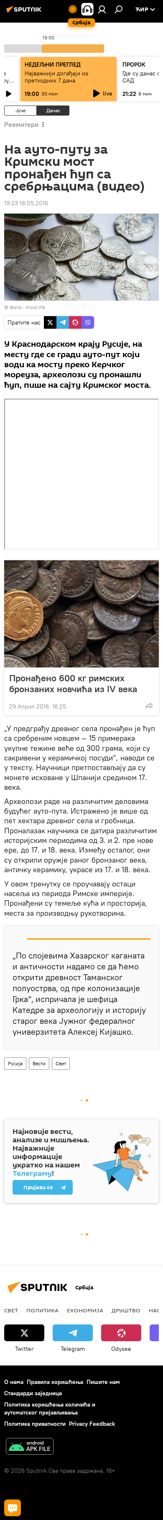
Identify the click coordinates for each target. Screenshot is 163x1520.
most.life (35, 307)
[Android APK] (29, 1447)
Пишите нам (103, 1382)
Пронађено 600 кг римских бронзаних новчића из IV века (73, 683)
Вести (39, 1063)
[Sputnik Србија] (25, 12)
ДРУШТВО (126, 1310)
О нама (13, 1382)
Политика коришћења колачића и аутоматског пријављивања (49, 1408)
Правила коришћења (55, 1382)
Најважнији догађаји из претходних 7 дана (56, 77)
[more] (149, 705)
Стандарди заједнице (33, 1393)
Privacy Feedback (92, 1423)
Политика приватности (35, 1423)
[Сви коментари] (12, 1507)
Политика (42, 1310)
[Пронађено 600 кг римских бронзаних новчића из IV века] (81, 613)
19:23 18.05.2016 (26, 203)
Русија (15, 1063)
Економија (85, 1310)
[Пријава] (102, 9)
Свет (61, 1063)
